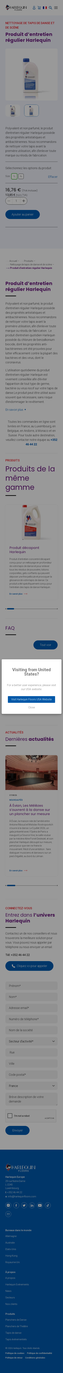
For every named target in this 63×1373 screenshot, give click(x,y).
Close (31, 707)
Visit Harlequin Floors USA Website (31, 699)
